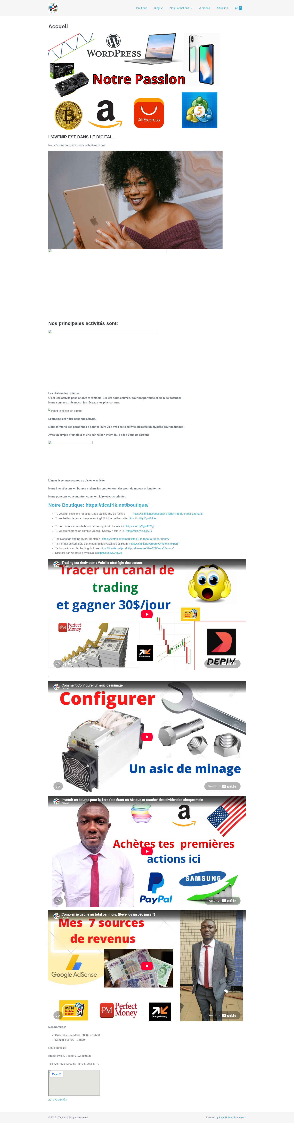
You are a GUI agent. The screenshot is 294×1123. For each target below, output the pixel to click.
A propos (204, 8)
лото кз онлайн (57, 1099)
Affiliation (222, 8)
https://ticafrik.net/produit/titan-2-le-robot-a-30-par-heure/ (135, 538)
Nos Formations (180, 8)
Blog (157, 8)
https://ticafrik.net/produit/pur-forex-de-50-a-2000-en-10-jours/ (137, 548)
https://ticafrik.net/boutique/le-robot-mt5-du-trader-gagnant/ (167, 513)
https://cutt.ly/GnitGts (109, 552)
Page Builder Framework (232, 1117)
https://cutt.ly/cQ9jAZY (139, 530)
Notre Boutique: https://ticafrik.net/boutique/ (98, 505)
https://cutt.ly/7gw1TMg (140, 526)
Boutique (141, 8)
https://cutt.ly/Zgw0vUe (142, 518)
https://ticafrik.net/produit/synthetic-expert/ (153, 543)
